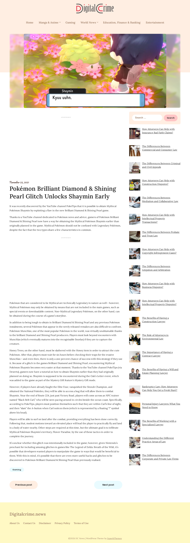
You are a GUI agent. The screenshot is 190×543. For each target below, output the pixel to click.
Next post (108, 485)
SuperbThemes (114, 538)
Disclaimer (45, 523)
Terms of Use (81, 523)
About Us (15, 523)
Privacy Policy (62, 523)
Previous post (23, 485)
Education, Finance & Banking (121, 22)
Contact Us (29, 523)
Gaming (70, 22)
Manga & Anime (48, 22)
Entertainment (155, 22)
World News (88, 22)
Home (29, 22)
